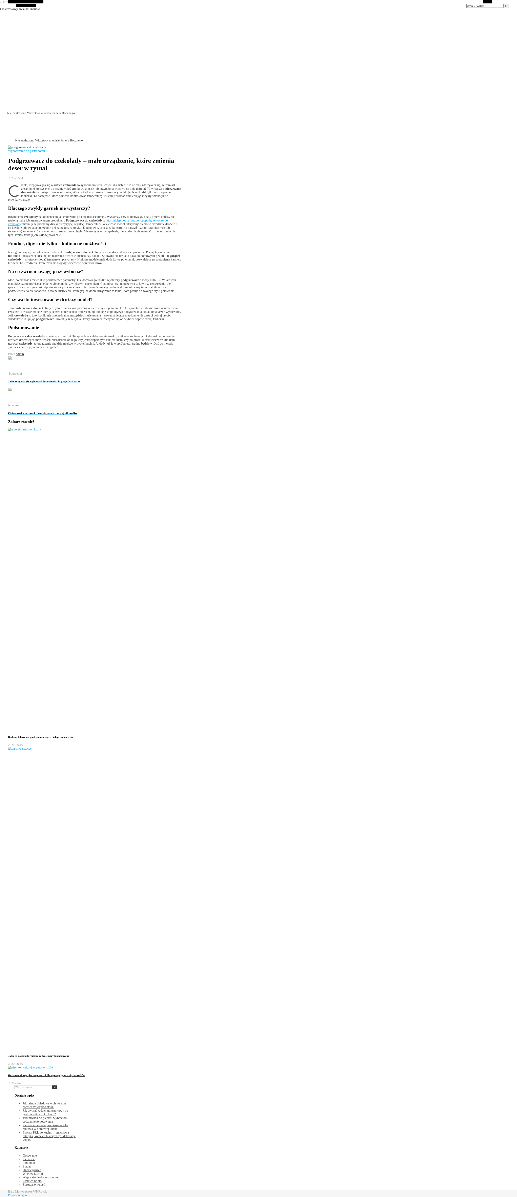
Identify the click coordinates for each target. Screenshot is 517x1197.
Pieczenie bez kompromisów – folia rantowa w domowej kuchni (45, 1127)
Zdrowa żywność (34, 1184)
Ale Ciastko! (8, 2)
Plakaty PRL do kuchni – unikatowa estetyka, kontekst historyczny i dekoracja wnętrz (49, 1136)
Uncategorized (32, 1170)
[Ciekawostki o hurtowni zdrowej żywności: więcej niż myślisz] (15, 401)
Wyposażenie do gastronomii (26, 151)
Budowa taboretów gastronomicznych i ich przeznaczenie (40, 736)
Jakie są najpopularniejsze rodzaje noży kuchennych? (38, 1055)
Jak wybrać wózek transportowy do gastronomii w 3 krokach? (45, 1112)
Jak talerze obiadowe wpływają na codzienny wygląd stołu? (44, 1105)
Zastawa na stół (32, 1181)
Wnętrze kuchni (33, 1173)
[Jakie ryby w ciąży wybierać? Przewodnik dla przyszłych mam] (15, 370)
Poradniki (29, 1162)
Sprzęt (27, 1166)
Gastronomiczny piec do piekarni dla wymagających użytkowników (46, 1075)
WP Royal (39, 1191)
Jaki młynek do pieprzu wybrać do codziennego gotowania (45, 1119)
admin (20, 354)
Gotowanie (30, 1155)
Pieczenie (29, 1159)
